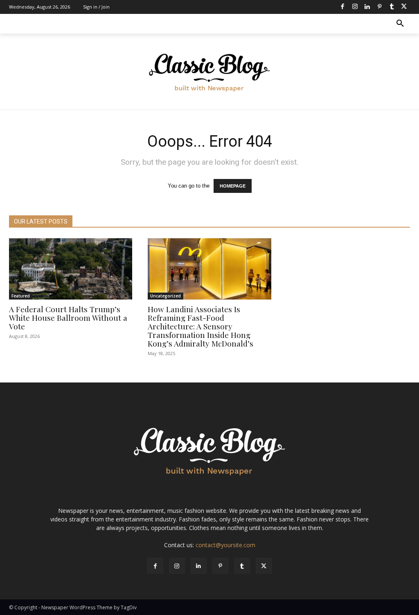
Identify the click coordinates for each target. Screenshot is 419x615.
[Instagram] (355, 7)
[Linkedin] (367, 7)
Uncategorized (165, 296)
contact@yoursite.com (225, 545)
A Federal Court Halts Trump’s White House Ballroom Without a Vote (68, 317)
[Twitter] (404, 7)
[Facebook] (342, 7)
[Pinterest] (379, 7)
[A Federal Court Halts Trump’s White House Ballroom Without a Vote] (70, 269)
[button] (400, 24)
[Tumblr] (391, 7)
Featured (20, 296)
